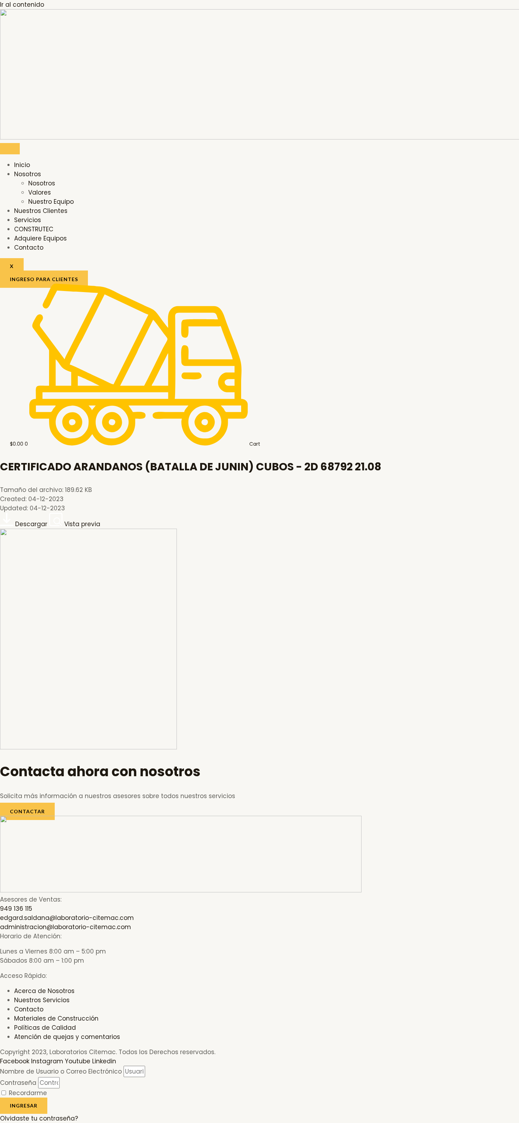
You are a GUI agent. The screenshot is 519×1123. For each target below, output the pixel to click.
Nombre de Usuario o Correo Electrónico (61, 1071)
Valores (39, 192)
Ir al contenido (22, 4)
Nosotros (27, 174)
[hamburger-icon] (10, 148)
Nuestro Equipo (51, 201)
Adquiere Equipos (40, 238)
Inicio (22, 165)
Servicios (27, 220)
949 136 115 (16, 908)
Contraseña (18, 1083)
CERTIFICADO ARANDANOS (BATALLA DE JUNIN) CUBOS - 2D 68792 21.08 (190, 466)
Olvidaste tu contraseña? (39, 1118)
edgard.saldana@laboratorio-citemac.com (67, 918)
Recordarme (27, 1093)
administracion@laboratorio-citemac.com (65, 927)
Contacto (28, 247)
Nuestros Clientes (40, 211)
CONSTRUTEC (33, 229)
